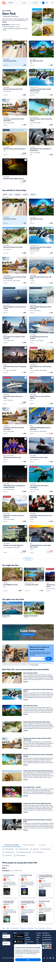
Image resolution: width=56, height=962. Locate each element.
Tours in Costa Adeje (40, 928)
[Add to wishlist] (25, 42)
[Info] (11, 39)
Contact (26, 935)
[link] (14, 54)
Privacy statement (35, 664)
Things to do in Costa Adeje (26, 928)
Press (37, 941)
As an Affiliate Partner (47, 939)
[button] (14, 54)
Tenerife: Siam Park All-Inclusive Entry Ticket (8, 902)
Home (3, 928)
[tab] (11, 845)
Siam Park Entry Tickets (8, 875)
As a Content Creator (46, 937)
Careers (38, 937)
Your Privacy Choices (29, 941)
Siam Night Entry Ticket (26, 875)
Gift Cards (38, 944)
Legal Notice (27, 937)
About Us (38, 935)
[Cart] (52, 3)
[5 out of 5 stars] (10, 877)
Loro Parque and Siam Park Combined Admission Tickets (45, 876)
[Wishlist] (47, 3)
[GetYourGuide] (4, 3)
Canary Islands (14, 928)
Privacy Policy (27, 939)
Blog (37, 939)
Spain (8, 928)
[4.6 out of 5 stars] (6, 24)
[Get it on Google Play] (18, 936)
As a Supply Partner (46, 935)
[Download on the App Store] (18, 942)
